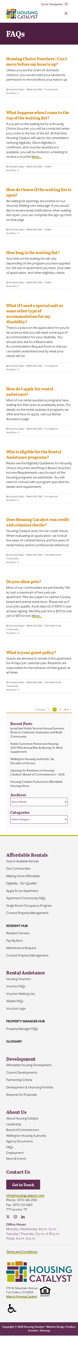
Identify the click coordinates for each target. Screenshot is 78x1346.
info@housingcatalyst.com (25, 1195)
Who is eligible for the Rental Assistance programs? (33, 454)
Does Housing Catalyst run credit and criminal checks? (37, 522)
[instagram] (15, 1216)
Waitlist (48, 166)
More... (37, 157)
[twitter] (8, 1216)
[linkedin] (23, 1216)
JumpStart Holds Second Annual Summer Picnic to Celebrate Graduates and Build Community (37, 732)
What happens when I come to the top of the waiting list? (37, 115)
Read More (11, 93)
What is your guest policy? (31, 652)
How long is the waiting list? (33, 252)
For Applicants (51, 365)
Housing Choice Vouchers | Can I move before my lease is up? (36, 61)
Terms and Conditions (21, 1252)
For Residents (51, 89)
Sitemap (45, 1330)
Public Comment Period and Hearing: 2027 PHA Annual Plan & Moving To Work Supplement (36, 747)
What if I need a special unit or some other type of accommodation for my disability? (34, 313)
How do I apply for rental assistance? (29, 391)
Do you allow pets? (23, 581)
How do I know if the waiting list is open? (38, 192)
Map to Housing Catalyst (21, 1296)
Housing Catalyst (16, 89)
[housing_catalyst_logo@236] (22, 10)
